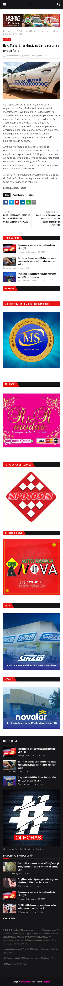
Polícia (20, 31)
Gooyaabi (46, 981)
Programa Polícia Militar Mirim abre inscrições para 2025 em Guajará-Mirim (37, 275)
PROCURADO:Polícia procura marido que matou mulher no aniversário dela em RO (37, 906)
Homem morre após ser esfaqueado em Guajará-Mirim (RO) (37, 246)
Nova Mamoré (18, 194)
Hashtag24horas (13, 55)
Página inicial (9, 31)
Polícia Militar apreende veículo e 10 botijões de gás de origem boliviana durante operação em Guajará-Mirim (39, 866)
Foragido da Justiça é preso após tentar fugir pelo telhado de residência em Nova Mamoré (38, 881)
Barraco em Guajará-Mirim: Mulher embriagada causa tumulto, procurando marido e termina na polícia (37, 261)
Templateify (25, 981)
